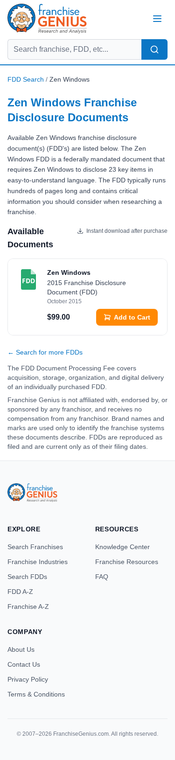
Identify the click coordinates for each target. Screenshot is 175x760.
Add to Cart (132, 317)
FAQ (101, 576)
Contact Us (23, 664)
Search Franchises (35, 547)
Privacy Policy (27, 679)
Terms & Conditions (36, 694)
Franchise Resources (126, 561)
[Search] (154, 49)
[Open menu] (157, 18)
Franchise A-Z (28, 606)
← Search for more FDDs (45, 352)
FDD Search (25, 79)
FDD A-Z (20, 591)
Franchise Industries (37, 561)
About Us (21, 649)
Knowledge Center (122, 547)
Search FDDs (27, 576)
